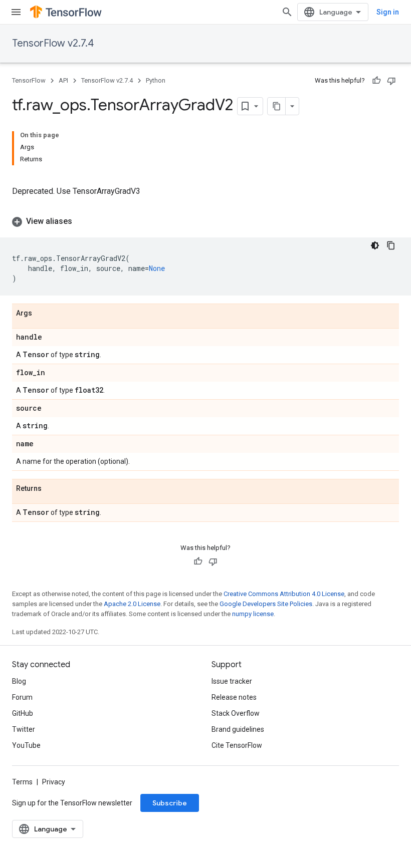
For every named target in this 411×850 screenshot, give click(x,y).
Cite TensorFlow (237, 745)
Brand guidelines (238, 729)
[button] (205, 221)
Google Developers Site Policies (266, 604)
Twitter (23, 729)
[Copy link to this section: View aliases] (82, 221)
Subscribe (169, 802)
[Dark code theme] (375, 245)
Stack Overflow (236, 713)
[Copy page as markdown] (277, 106)
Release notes (234, 697)
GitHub (22, 713)
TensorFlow (29, 80)
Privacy (53, 782)
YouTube (26, 745)
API (63, 80)
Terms (22, 782)
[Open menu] (16, 12)
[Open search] (287, 12)
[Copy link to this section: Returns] (52, 489)
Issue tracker (232, 681)
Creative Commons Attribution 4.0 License (284, 594)
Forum (22, 697)
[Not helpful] (391, 80)
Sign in (387, 12)
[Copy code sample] (391, 245)
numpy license (253, 614)
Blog (19, 681)
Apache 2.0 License (132, 604)
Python (155, 80)
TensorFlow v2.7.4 (53, 43)
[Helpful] (376, 80)
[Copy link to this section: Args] (42, 314)
